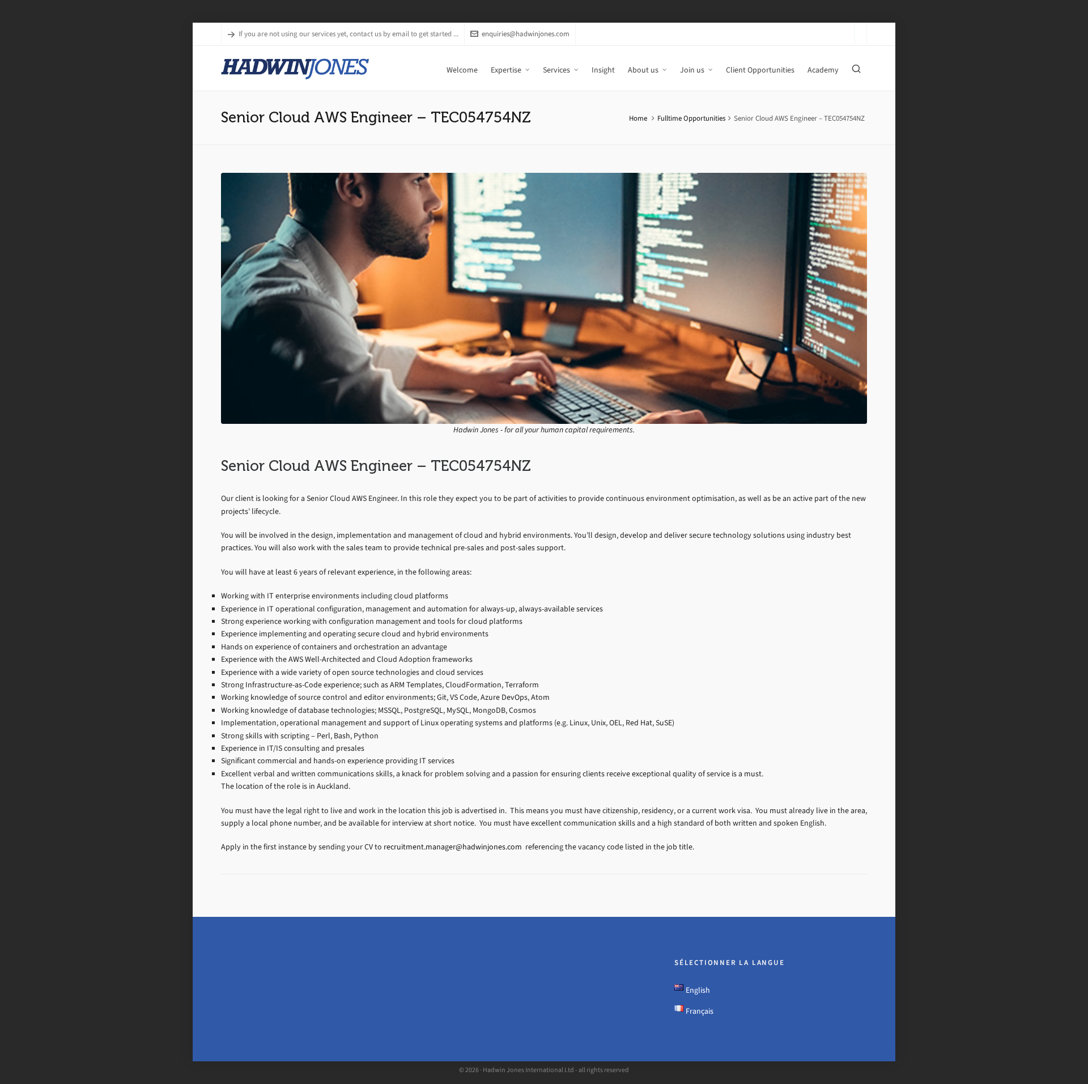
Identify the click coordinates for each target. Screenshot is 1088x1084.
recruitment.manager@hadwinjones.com (454, 846)
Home (638, 118)
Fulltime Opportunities (691, 118)
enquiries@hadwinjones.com (526, 34)
